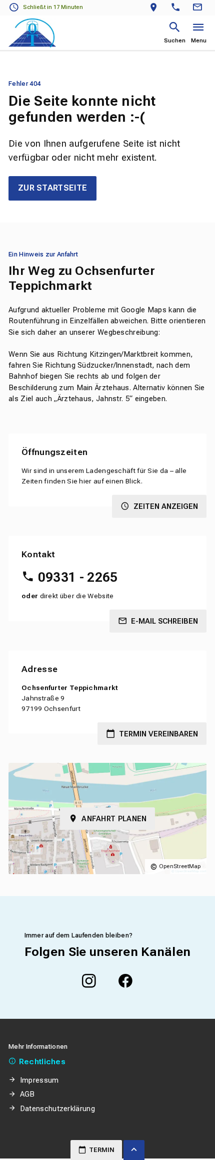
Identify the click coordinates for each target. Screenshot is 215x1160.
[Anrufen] (177, 7)
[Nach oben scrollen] (134, 1150)
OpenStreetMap (180, 866)
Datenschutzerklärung (57, 1108)
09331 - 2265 (78, 577)
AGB (27, 1094)
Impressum (39, 1080)
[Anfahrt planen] (155, 7)
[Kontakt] (199, 7)
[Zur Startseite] (32, 33)
